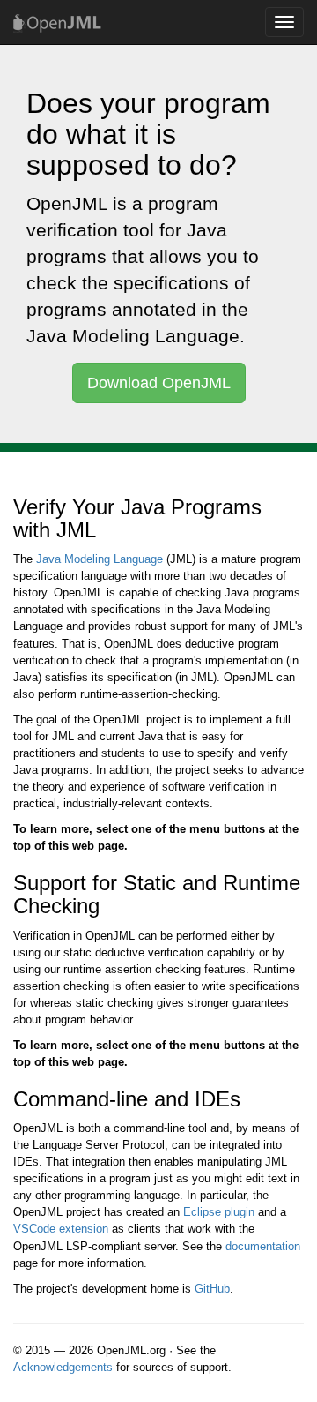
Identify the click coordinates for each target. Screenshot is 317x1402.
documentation (262, 1246)
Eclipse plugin (218, 1211)
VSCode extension (60, 1228)
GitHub (212, 1288)
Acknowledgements (63, 1367)
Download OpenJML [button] (159, 383)
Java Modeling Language (99, 559)
